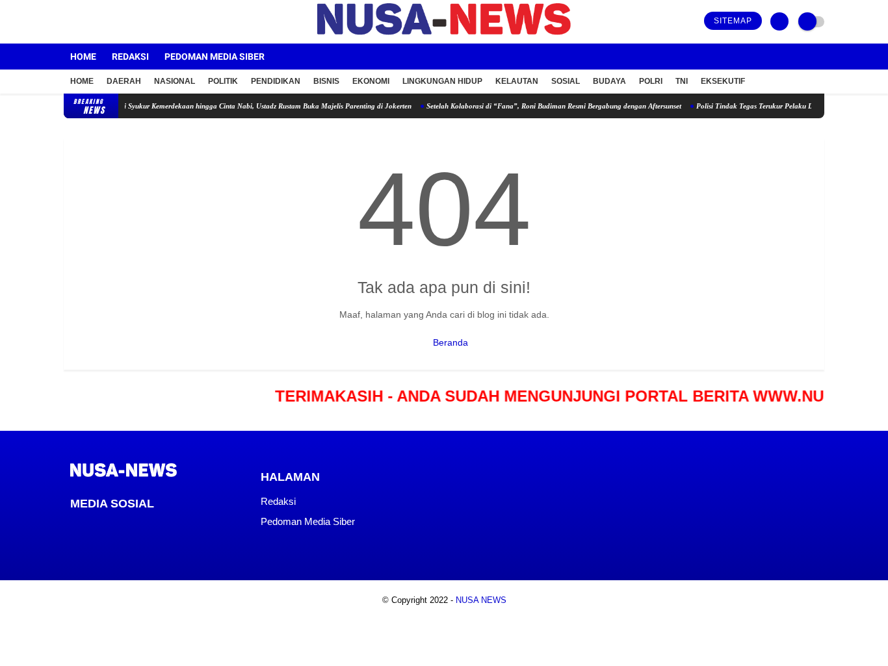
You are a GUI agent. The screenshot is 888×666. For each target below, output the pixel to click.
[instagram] (103, 21)
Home (83, 56)
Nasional (174, 81)
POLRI (650, 81)
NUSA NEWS (481, 600)
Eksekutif (723, 81)
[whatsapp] (109, 527)
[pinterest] (127, 527)
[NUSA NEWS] (444, 35)
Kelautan (516, 81)
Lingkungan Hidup (442, 81)
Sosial (565, 81)
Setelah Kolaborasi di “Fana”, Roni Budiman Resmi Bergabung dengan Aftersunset (543, 106)
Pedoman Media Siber (214, 56)
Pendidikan (275, 81)
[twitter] (85, 21)
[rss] (179, 527)
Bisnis (326, 81)
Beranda (449, 342)
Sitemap (733, 20)
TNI (681, 81)
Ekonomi (370, 81)
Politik (223, 81)
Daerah (124, 81)
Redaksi (130, 56)
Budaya (609, 81)
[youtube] (120, 21)
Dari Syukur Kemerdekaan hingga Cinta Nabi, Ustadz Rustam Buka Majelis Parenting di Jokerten (251, 106)
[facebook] (68, 21)
